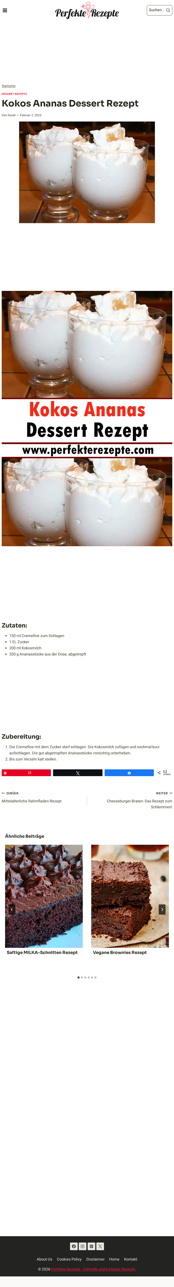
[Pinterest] (91, 1246)
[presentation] (44, 896)
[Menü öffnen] (4, 10)
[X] (100, 1246)
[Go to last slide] (11, 909)
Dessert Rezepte (14, 94)
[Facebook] (74, 1246)
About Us (44, 1259)
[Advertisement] (87, 52)
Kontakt (130, 1259)
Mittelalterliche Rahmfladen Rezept (32, 797)
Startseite (8, 86)
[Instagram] (82, 1246)
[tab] (78, 977)
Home (114, 1259)
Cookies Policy (69, 1259)
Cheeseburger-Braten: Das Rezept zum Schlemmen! (139, 800)
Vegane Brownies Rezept (120, 952)
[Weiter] (162, 909)
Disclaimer (95, 1259)
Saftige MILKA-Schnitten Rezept (42, 952)
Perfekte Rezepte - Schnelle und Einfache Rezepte (93, 1269)
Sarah (12, 115)
